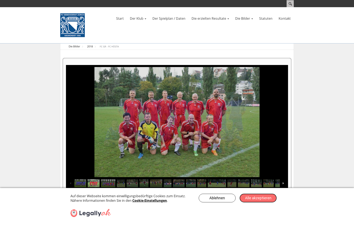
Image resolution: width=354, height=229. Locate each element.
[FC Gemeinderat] (72, 25)
